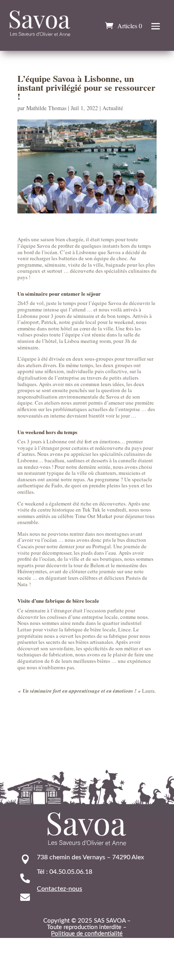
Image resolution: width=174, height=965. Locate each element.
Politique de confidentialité (87, 934)
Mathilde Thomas (46, 108)
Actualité (112, 108)
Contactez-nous (59, 889)
